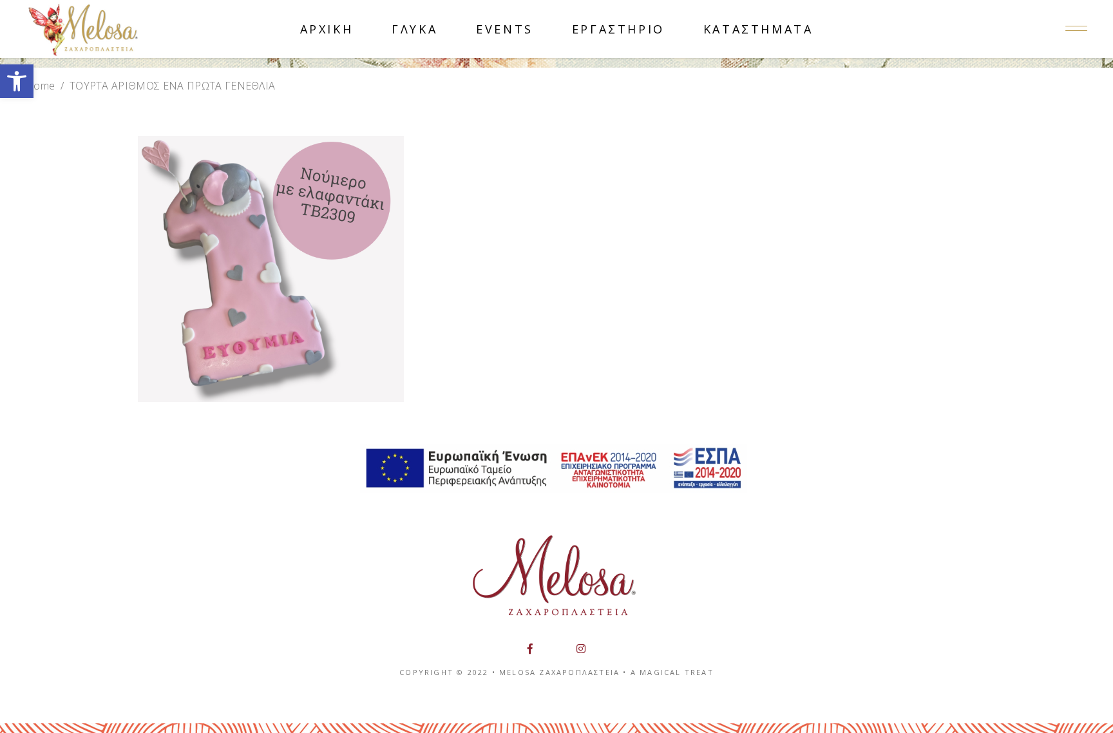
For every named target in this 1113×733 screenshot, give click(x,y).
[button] (16, 81)
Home (40, 86)
